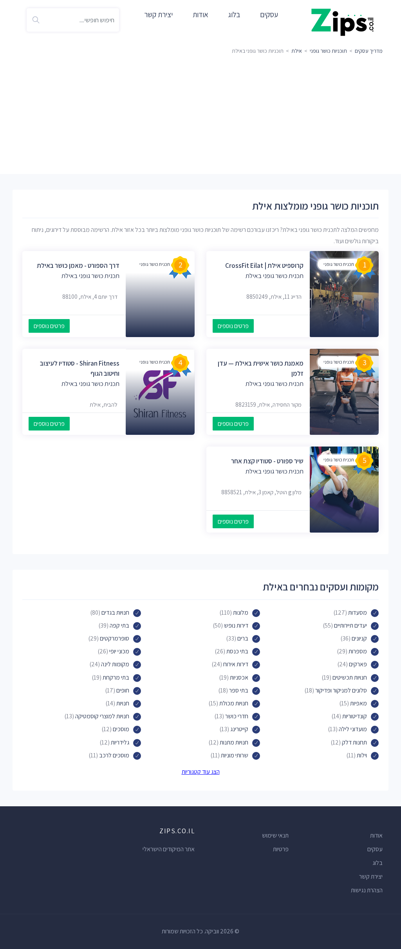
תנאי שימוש (275, 835)
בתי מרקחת (116, 677)
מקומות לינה (115, 664)
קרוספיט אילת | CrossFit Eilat (264, 265)
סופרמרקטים (114, 638)
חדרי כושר (236, 716)
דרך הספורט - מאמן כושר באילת (78, 265)
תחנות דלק (354, 742)
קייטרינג (239, 729)
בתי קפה (119, 625)
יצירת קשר (158, 14)
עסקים (269, 14)
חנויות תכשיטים (349, 677)
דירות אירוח (235, 664)
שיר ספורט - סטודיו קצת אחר (267, 461)
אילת (296, 50)
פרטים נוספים (233, 326)
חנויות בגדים (115, 612)
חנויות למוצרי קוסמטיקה (102, 716)
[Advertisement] (200, 115)
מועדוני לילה (353, 729)
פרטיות (281, 849)
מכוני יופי (119, 651)
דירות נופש (236, 625)
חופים (122, 690)
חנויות (122, 703)
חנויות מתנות (234, 742)
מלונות (240, 612)
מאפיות (358, 703)
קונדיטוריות (354, 716)
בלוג (234, 14)
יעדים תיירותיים (350, 625)
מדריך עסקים (369, 50)
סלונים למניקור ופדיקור (341, 690)
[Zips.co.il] (342, 22)
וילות (362, 755)
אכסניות (239, 677)
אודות (200, 14)
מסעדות (357, 612)
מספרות (358, 651)
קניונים (359, 638)
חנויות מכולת (233, 703)
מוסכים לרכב (114, 755)
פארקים (358, 664)
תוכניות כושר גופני (328, 50)
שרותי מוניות (234, 755)
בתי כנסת (237, 651)
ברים (242, 638)
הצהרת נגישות (367, 890)
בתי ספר (238, 690)
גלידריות (120, 742)
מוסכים (121, 729)
